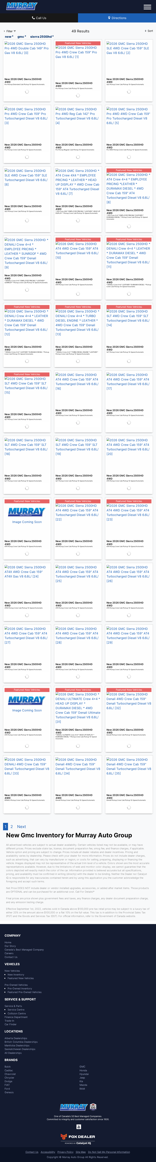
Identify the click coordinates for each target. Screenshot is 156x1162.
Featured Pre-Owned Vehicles (25, 992)
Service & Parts (13, 1006)
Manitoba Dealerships (17, 1045)
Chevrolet (10, 1074)
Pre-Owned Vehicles (16, 984)
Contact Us (11, 957)
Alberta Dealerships (16, 1038)
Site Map (81, 1152)
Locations (14, 1031)
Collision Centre (17, 1013)
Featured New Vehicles (21, 978)
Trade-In (9, 1020)
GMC (82, 1066)
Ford (7, 1088)
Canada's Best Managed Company (24, 949)
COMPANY (13, 935)
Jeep (82, 1077)
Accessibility (48, 1152)
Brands (11, 1060)
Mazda (83, 1085)
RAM (82, 1088)
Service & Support (20, 999)
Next (21, 826)
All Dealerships (13, 1052)
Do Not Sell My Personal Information (109, 1152)
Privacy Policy (65, 1152)
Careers (9, 953)
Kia (81, 1081)
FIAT (7, 1085)
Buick (8, 1066)
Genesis (9, 1092)
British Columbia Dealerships (21, 1041)
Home (8, 942)
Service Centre (16, 1009)
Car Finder (11, 1024)
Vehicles (12, 964)
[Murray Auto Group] (22, 6)
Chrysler (9, 1077)
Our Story (10, 946)
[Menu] (147, 7)
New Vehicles (12, 970)
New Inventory (16, 974)
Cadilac (9, 1070)
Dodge (8, 1081)
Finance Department (16, 1017)
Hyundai (84, 1074)
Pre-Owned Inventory (20, 988)
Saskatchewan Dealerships (20, 1049)
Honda (83, 1070)
